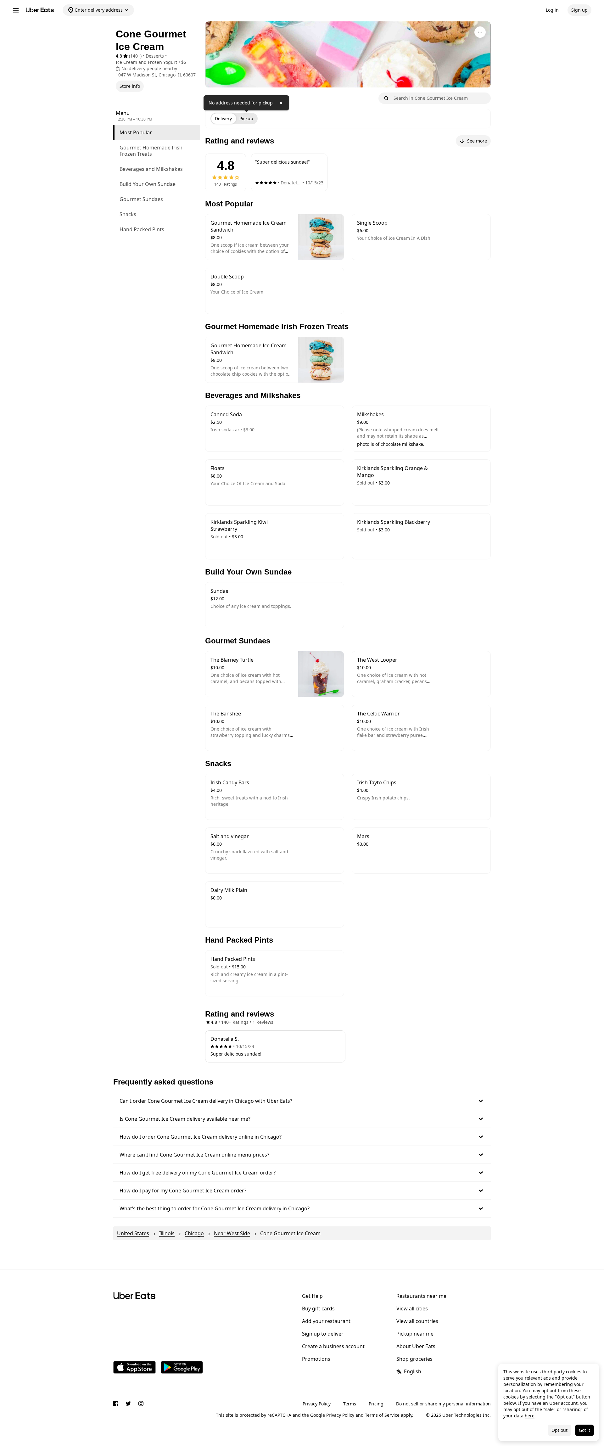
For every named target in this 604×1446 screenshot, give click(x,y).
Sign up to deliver (323, 1333)
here (529, 1416)
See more (477, 141)
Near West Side (232, 1233)
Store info (130, 86)
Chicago (194, 1233)
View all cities (412, 1308)
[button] (302, 1101)
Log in (552, 10)
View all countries (417, 1321)
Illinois (167, 1233)
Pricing (376, 1404)
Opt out (559, 1430)
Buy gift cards (318, 1308)
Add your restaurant (326, 1321)
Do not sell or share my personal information (443, 1404)
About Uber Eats (415, 1346)
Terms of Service (382, 1415)
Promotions (316, 1358)
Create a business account (333, 1346)
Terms (349, 1404)
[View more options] (480, 32)
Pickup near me (414, 1333)
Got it (584, 1430)
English (412, 1371)
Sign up (579, 10)
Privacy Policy (317, 1404)
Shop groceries (414, 1358)
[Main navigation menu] (15, 10)
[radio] (223, 118)
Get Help (312, 1295)
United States (133, 1233)
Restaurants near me (421, 1295)
